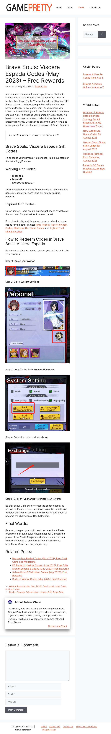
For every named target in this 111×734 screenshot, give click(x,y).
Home (58, 7)
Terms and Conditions (86, 726)
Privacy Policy (49, 729)
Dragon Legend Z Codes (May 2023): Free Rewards (40, 568)
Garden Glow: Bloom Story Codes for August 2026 (94, 146)
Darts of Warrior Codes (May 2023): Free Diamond (39, 579)
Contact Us (95, 7)
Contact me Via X (57, 626)
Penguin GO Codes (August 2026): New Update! (94, 169)
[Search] (102, 34)
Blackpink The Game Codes (29, 228)
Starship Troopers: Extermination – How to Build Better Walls (36, 592)
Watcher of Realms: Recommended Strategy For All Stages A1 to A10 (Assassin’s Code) (93, 119)
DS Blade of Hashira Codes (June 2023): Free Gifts (40, 565)
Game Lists (54, 726)
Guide (70, 7)
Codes (81, 7)
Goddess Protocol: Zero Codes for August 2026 (93, 157)
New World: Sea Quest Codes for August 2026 (92, 134)
